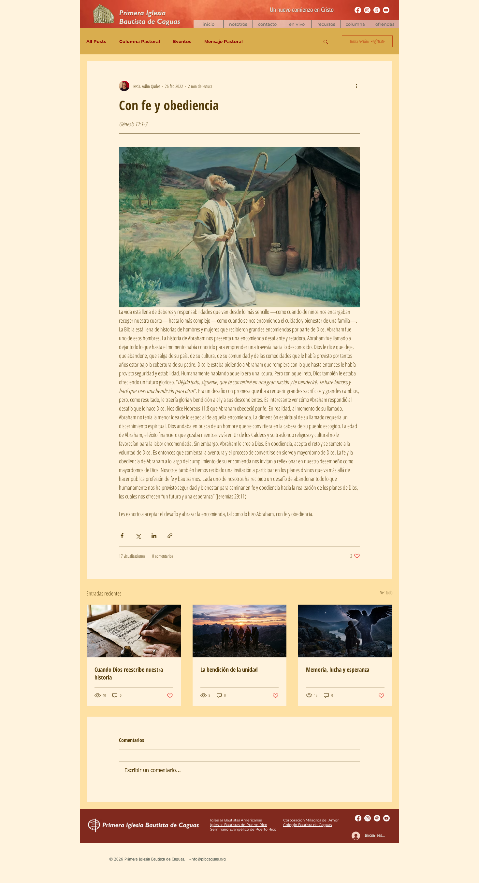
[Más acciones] (356, 86)
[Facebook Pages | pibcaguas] (358, 10)
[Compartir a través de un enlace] (170, 536)
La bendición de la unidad (229, 669)
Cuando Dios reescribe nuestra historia (128, 673)
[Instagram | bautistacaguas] (367, 10)
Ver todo (386, 592)
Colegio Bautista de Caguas (307, 824)
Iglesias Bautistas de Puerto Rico (238, 824)
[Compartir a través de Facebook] (122, 536)
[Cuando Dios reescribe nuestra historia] (134, 631)
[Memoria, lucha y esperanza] (345, 631)
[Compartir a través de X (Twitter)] (138, 536)
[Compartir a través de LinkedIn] (154, 536)
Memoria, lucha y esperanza (337, 669)
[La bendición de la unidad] (240, 631)
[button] (326, 24)
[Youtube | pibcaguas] (386, 10)
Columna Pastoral (139, 41)
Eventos (182, 41)
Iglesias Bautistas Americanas (236, 820)
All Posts (96, 41)
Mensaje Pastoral (223, 41)
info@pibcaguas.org (208, 860)
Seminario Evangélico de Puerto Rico (243, 829)
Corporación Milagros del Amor (311, 820)
